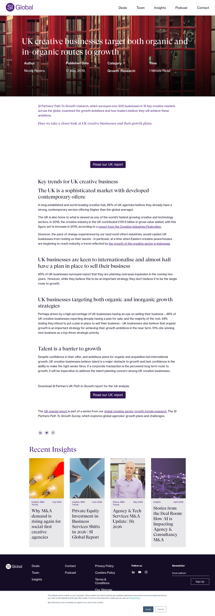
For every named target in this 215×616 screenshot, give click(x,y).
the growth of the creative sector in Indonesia (139, 243)
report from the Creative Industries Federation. (129, 226)
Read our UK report (108, 164)
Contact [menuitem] (70, 566)
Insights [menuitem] (37, 579)
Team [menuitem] (35, 572)
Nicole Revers (34, 71)
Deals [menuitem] (35, 566)
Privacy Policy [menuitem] (104, 566)
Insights (160, 8)
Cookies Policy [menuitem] (105, 572)
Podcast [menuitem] (70, 572)
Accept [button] (148, 609)
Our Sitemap (103, 590)
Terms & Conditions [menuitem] (102, 581)
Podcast (181, 8)
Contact (203, 8)
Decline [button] (161, 609)
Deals (123, 8)
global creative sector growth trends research (135, 411)
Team (140, 8)
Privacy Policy (134, 598)
